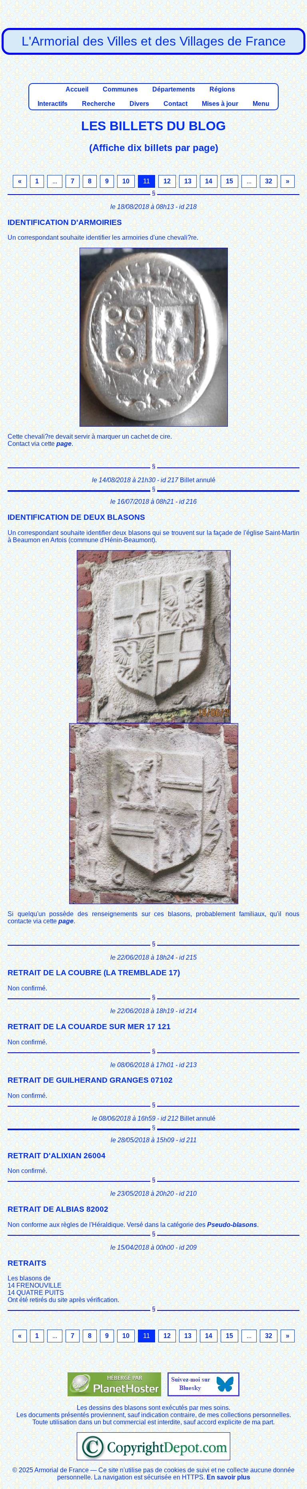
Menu (261, 103)
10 (126, 181)
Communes (120, 89)
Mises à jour (220, 103)
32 (268, 181)
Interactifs (53, 103)
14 (208, 181)
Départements (173, 89)
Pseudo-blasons (232, 1224)
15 (229, 181)
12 (167, 181)
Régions (222, 89)
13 (187, 181)
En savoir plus (228, 1477)
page (64, 443)
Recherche (98, 103)
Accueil (77, 89)
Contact (175, 103)
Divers (139, 103)
